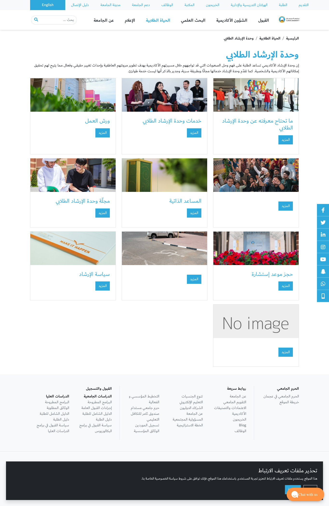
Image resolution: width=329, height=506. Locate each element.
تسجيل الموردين (147, 425)
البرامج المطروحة (100, 402)
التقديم (304, 5)
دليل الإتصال (80, 5)
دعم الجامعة (141, 5)
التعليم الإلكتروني (191, 402)
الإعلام (130, 20)
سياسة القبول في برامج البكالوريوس (95, 428)
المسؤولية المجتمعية (188, 419)
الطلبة (283, 5)
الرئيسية (292, 38)
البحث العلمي (193, 20)
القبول (263, 20)
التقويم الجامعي (234, 402)
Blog (242, 425)
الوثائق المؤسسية (146, 431)
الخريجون (212, 5)
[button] (305, 494)
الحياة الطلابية (158, 20)
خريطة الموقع (289, 402)
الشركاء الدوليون (191, 408)
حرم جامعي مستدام (145, 408)
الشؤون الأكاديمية (231, 20)
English (47, 5)
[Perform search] (36, 20)
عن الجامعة (104, 20)
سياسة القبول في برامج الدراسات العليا (53, 428)
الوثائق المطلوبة (58, 408)
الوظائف (167, 5)
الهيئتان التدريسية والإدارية (249, 5)
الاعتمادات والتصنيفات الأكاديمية (230, 411)
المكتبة (189, 5)
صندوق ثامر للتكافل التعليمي (145, 416)
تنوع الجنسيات (192, 396)
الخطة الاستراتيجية (190, 425)
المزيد (286, 139)
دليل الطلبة (104, 419)
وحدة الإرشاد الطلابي (239, 38)
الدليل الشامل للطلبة (97, 413)
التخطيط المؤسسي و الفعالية (144, 399)
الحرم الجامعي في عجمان (281, 396)
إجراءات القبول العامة (96, 408)
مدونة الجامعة (110, 5)
